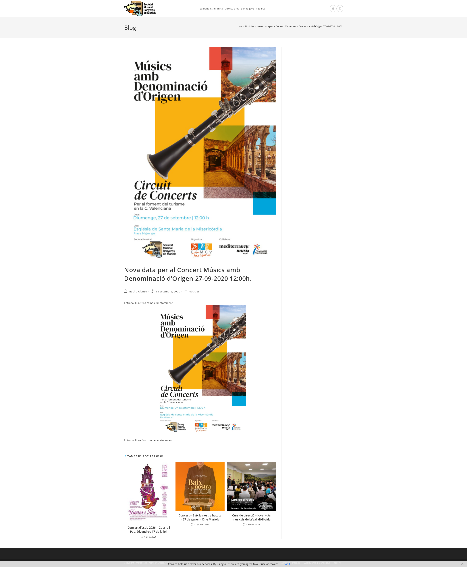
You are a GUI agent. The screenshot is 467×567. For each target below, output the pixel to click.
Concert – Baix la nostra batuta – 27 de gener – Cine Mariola (200, 517)
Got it (286, 564)
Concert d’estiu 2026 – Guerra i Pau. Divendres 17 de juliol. (149, 530)
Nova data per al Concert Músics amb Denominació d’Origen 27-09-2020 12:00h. (300, 26)
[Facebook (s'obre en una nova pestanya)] (333, 8)
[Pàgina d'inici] (240, 26)
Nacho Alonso (138, 291)
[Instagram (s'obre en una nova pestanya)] (340, 8)
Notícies (194, 291)
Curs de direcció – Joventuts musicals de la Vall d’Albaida (251, 517)
